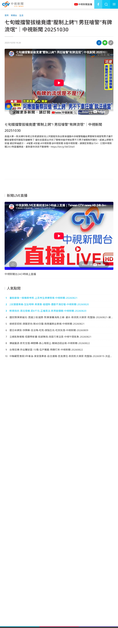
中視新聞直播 (83, 4)
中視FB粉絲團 (98, 4)
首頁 (7, 15)
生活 (21, 15)
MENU (114, 4)
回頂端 (111, 561)
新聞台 (14, 15)
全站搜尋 (106, 4)
